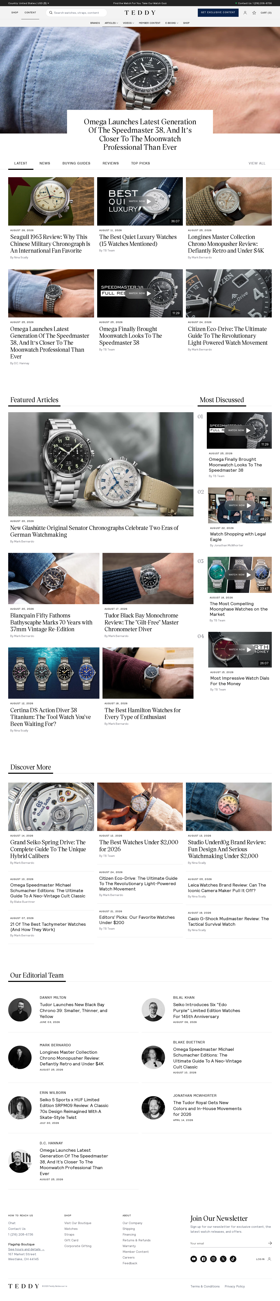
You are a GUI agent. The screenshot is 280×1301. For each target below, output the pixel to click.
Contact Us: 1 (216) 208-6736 (255, 3)
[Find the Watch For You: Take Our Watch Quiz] (140, 3)
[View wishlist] (254, 12)
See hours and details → (26, 1249)
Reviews (111, 163)
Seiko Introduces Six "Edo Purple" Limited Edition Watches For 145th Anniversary (206, 1010)
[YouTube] (193, 1259)
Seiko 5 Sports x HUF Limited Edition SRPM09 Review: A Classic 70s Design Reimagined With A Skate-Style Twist (74, 1108)
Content (30, 12)
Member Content (136, 1251)
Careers (129, 1257)
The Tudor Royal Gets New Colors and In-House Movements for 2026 (207, 1108)
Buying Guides (76, 163)
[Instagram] (213, 1259)
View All (257, 163)
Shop (14, 12)
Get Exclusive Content (218, 12)
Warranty (129, 1246)
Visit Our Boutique (77, 1223)
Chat (12, 1223)
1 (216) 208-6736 (20, 1234)
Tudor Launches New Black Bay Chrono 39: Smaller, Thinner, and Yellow (73, 1010)
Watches (71, 1228)
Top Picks (140, 163)
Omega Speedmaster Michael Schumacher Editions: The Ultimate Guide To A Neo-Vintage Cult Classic (207, 1057)
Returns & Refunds (137, 1240)
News (45, 163)
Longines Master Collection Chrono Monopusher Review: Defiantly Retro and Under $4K (72, 1057)
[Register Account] (245, 12)
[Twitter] (223, 1259)
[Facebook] (203, 1259)
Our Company (132, 1223)
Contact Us (17, 1228)
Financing (129, 1234)
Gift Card (71, 1240)
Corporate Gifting (77, 1246)
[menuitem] (95, 23)
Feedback (130, 1263)
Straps (69, 1234)
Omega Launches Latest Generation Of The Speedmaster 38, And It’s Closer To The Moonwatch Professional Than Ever (74, 1161)
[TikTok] (233, 1259)
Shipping (129, 1228)
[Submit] (270, 1243)
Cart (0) (266, 13)
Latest (20, 163)
